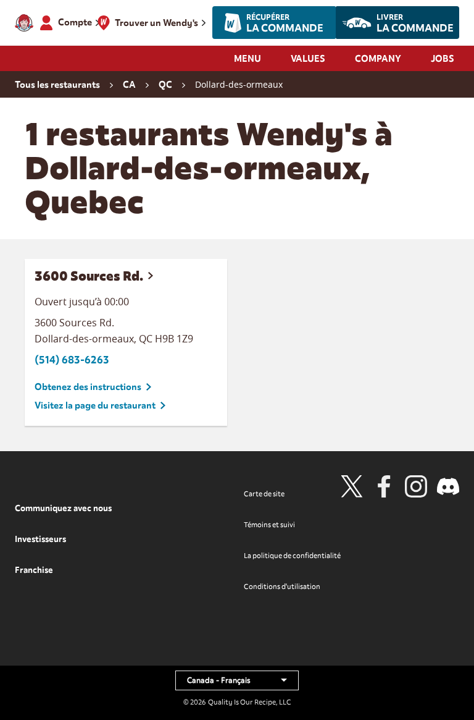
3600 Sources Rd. (89, 276)
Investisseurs (40, 539)
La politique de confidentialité (292, 555)
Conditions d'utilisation (282, 586)
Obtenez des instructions (88, 386)
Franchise (34, 570)
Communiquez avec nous (63, 508)
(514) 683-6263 (72, 360)
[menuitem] (247, 62)
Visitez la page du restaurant (95, 405)
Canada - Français (242, 683)
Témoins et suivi (269, 524)
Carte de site (264, 493)
